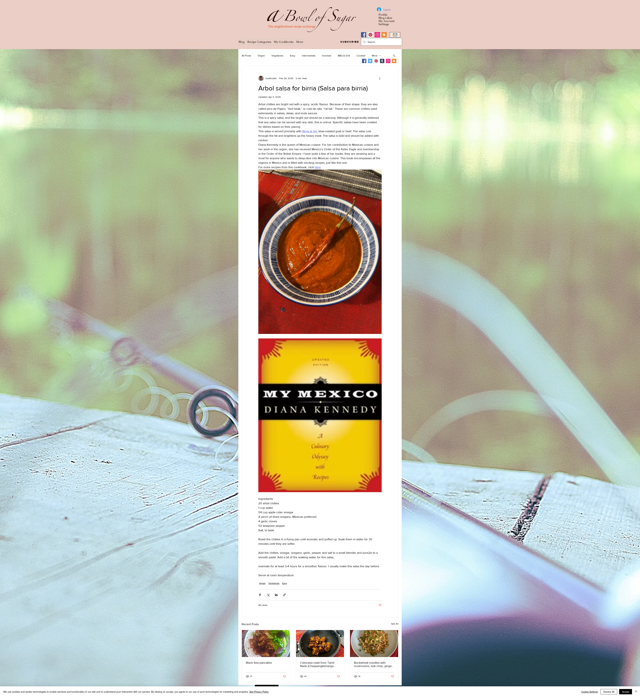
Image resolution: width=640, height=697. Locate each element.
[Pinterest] (370, 34)
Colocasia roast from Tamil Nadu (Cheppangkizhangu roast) (317, 664)
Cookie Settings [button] (589, 691)
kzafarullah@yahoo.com (189, 43)
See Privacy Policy (259, 691)
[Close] (636, 691)
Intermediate (308, 55)
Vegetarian (277, 55)
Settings (383, 24)
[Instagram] (377, 34)
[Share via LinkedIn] (276, 594)
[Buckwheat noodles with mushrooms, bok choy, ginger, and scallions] (374, 643)
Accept (625, 691)
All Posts (246, 55)
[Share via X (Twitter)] (268, 594)
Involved (326, 55)
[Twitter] (370, 61)
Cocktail (360, 55)
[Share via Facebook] (260, 594)
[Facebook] (363, 34)
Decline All (608, 691)
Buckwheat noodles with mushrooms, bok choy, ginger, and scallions (373, 664)
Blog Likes (385, 17)
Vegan (261, 55)
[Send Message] (395, 34)
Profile (382, 14)
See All (394, 623)
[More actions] (380, 78)
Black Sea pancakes (259, 662)
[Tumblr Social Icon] (382, 61)
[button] (349, 41)
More (375, 55)
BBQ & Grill (344, 55)
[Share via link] (284, 594)
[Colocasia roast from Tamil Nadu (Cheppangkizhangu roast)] (320, 643)
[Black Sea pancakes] (266, 643)
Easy (292, 55)
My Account (386, 21)
